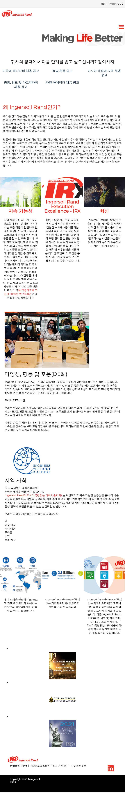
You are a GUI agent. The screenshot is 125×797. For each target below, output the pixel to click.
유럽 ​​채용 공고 (62, 71)
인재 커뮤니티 (60, 765)
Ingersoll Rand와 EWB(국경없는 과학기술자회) (33, 495)
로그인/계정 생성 (116, 4)
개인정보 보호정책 (39, 765)
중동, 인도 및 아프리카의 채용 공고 (21, 85)
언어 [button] (103, 4)
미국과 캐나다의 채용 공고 (21, 71)
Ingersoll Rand (18, 765)
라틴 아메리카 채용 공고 (62, 82)
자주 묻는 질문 (78, 765)
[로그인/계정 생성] (17, 13)
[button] (62, 27)
